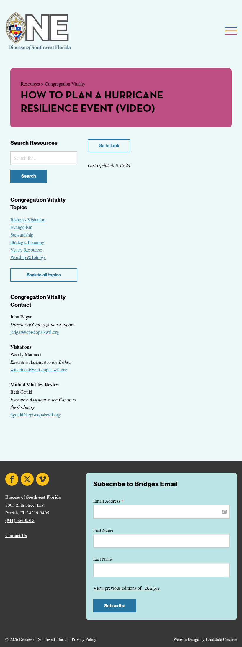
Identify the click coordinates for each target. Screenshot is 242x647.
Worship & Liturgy (28, 257)
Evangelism (21, 227)
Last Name (103, 559)
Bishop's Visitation (27, 219)
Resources (30, 84)
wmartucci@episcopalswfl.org (38, 369)
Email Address (108, 501)
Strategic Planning (27, 242)
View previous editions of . (127, 588)
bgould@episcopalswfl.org (35, 414)
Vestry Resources (26, 250)
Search (28, 176)
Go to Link (109, 145)
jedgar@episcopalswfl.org (34, 332)
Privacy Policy (84, 639)
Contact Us (16, 535)
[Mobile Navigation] (230, 31)
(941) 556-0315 (20, 520)
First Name (103, 530)
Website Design (186, 639)
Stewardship (21, 234)
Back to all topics (44, 274)
